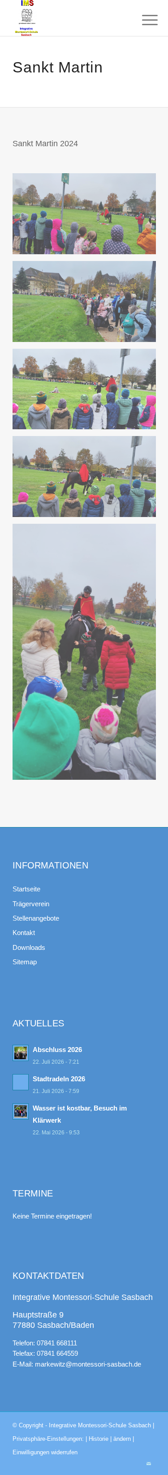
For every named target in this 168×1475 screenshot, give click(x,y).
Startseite (26, 889)
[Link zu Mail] (148, 1464)
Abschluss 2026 (57, 1049)
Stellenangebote (36, 918)
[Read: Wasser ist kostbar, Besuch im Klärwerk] (21, 1111)
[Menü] (143, 19)
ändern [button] (122, 1438)
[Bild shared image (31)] (88, 480)
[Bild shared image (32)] (88, 392)
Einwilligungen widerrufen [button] (45, 1452)
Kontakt (24, 932)
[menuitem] (143, 19)
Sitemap (25, 962)
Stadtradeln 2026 (59, 1079)
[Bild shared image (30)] (88, 655)
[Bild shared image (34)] (88, 217)
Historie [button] (98, 1438)
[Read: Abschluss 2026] (21, 1053)
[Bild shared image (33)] (88, 305)
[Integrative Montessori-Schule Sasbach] (70, 18)
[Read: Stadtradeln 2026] (21, 1082)
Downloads (29, 947)
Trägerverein (31, 904)
